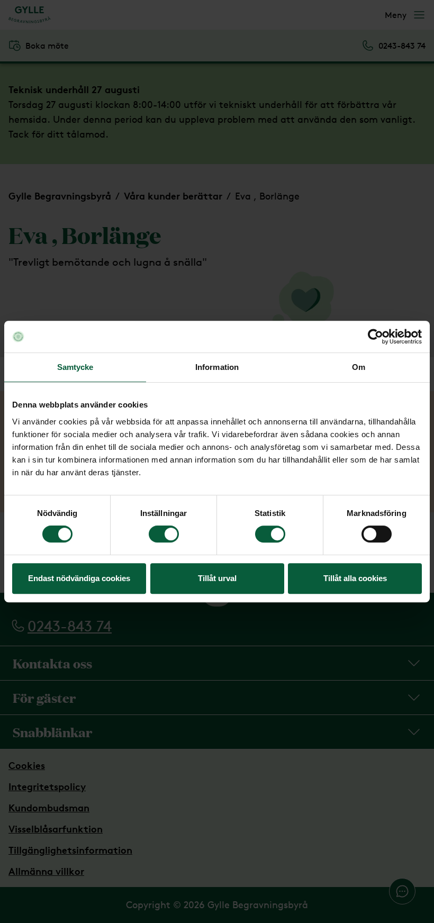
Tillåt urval (217, 578)
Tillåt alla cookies (355, 578)
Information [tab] (217, 367)
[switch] (164, 534)
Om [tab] (358, 367)
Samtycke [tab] (75, 367)
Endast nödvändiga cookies (79, 578)
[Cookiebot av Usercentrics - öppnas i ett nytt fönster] (375, 337)
